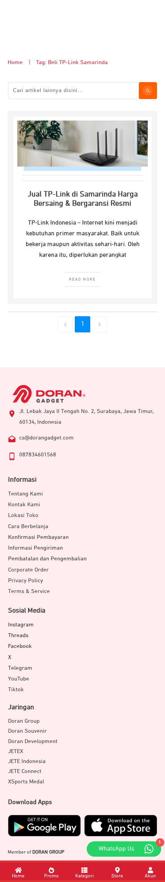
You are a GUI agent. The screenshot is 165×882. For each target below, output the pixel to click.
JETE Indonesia (27, 761)
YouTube (18, 679)
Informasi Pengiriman (35, 548)
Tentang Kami (25, 494)
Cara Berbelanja (28, 526)
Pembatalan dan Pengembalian (47, 559)
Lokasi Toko (23, 515)
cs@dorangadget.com (46, 438)
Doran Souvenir (27, 731)
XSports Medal (26, 782)
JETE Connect (24, 771)
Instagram (21, 625)
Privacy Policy (25, 580)
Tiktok (16, 689)
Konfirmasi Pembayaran (38, 537)
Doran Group (24, 721)
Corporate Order (28, 570)
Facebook (20, 646)
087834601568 (37, 455)
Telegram (20, 668)
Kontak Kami (24, 504)
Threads (18, 635)
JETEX (15, 751)
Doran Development (33, 741)
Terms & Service (29, 591)
